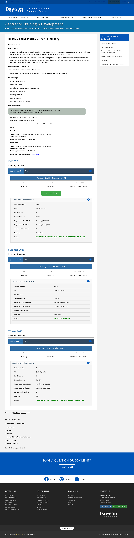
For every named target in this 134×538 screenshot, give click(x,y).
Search (124, 2)
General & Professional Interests (19, 437)
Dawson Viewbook (10, 497)
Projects (70, 505)
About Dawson (14, 2)
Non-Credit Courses (72, 28)
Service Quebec (12, 444)
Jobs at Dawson (41, 497)
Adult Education (42, 18)
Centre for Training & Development (53, 28)
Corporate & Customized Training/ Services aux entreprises (112, 52)
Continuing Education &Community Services (39, 10)
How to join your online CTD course (112, 64)
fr (89, 2)
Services (70, 502)
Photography (11, 440)
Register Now (51, 193)
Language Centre (66, 18)
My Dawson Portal (99, 2)
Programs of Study (11, 505)
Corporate (10, 427)
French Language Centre (109, 43)
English (9, 430)
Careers (37, 2)
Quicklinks (113, 2)
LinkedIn (82, 479)
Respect (39, 505)
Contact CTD (105, 60)
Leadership (8, 502)
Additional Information (23, 199)
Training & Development (91, 18)
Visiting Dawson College (12, 509)
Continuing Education (75, 497)
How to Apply (27, 2)
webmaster (20, 534)
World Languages (19, 413)
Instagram (68, 479)
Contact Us (116, 18)
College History (10, 495)
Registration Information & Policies (112, 56)
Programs (71, 495)
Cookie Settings (67, 528)
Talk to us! (67, 467)
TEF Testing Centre (107, 47)
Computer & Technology (16, 424)
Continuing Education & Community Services (25, 28)
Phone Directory (106, 506)
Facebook (53, 479)
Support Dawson (10, 507)
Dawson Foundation (43, 500)
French (9, 434)
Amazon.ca (35, 154)
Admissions (71, 500)
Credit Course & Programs (18, 18)
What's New (40, 507)
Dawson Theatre (42, 509)
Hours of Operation (11, 500)
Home (7, 28)
